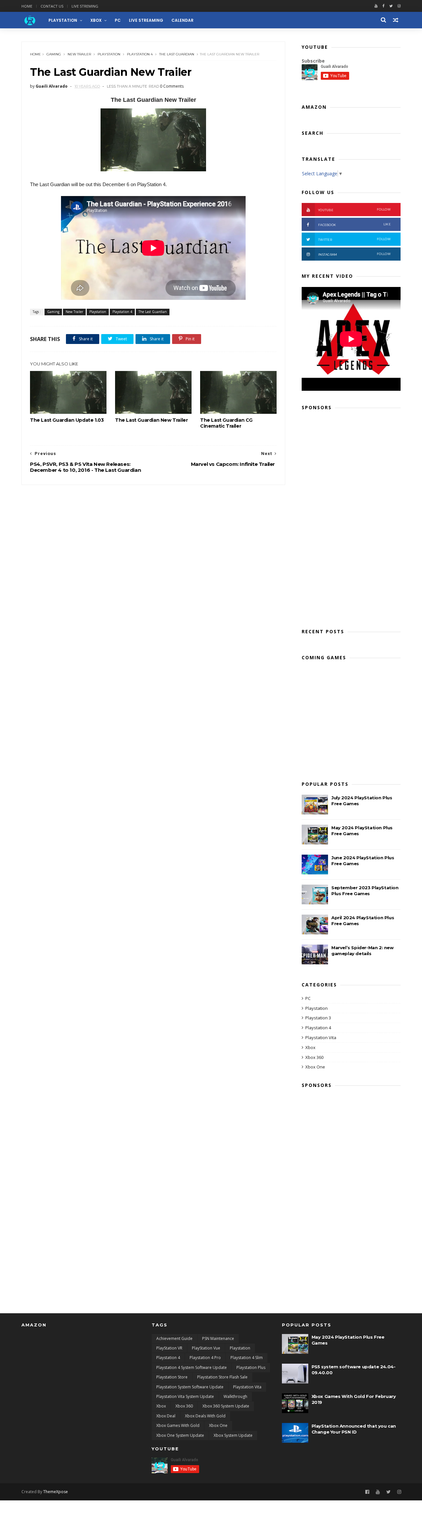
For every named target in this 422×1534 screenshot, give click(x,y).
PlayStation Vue (206, 1348)
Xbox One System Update (180, 1435)
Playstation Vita (320, 1037)
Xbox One (315, 1067)
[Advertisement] (351, 517)
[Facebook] (383, 6)
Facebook (354, 224)
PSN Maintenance (218, 1338)
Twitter (354, 239)
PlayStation (62, 20)
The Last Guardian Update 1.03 (67, 420)
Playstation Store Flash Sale (222, 1377)
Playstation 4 (140, 54)
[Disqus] (153, 567)
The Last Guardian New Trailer (151, 420)
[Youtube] (376, 6)
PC (118, 20)
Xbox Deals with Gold (205, 1416)
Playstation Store (172, 1377)
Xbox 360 (314, 1057)
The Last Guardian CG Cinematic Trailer (226, 423)
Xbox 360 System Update (225, 1406)
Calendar (182, 20)
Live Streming (85, 6)
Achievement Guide (174, 1338)
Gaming (53, 54)
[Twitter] (391, 6)
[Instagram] (399, 1492)
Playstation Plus (250, 1367)
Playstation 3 (318, 1018)
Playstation (109, 54)
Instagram (354, 254)
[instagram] (399, 6)
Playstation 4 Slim (246, 1357)
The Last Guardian (176, 54)
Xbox (96, 20)
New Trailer (79, 54)
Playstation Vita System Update (185, 1396)
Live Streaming (146, 20)
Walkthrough (235, 1396)
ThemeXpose (55, 1491)
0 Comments (172, 86)
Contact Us (52, 6)
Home (26, 6)
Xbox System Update (233, 1435)
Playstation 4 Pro (205, 1357)
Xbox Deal (165, 1416)
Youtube (354, 210)
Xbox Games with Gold (177, 1425)
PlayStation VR (169, 1348)
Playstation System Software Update (190, 1387)
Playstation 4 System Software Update (191, 1367)
